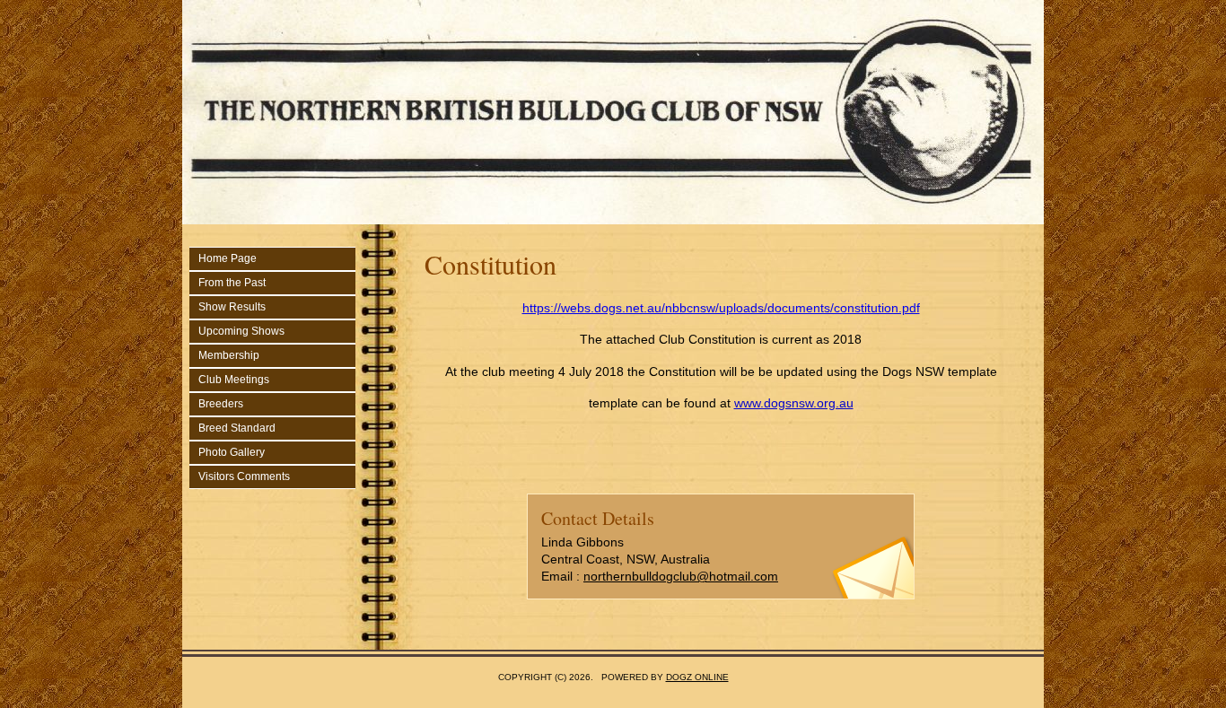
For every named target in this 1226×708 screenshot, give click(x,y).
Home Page (227, 258)
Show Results (232, 307)
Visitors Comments (244, 476)
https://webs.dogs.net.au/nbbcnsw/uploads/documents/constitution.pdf (721, 308)
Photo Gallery (231, 452)
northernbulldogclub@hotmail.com (680, 576)
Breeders (220, 404)
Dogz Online (697, 677)
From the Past (232, 282)
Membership (228, 355)
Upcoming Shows (241, 331)
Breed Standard (237, 428)
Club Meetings (233, 379)
